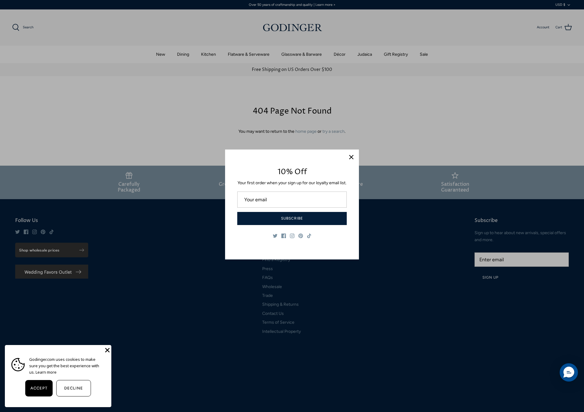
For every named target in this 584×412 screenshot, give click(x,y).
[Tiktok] (309, 236)
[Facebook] (283, 236)
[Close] (351, 157)
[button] (569, 372)
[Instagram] (292, 236)
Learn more (46, 372)
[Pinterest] (300, 236)
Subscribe (292, 218)
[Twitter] (275, 236)
